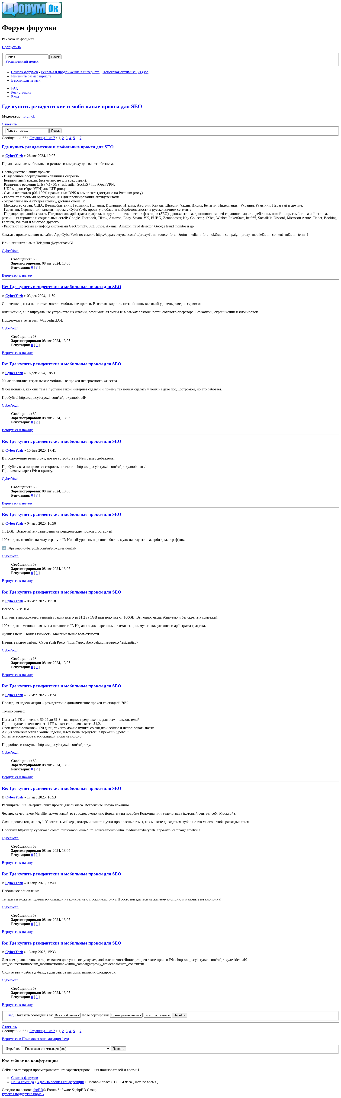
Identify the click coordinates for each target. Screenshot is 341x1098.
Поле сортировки (96, 1015)
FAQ (15, 88)
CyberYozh (14, 156)
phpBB (37, 1090)
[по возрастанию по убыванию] (165, 1015)
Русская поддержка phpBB (23, 1094)
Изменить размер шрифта (31, 76)
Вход (15, 97)
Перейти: (13, 1048)
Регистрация (21, 92)
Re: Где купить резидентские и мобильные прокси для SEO (61, 286)
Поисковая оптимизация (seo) (126, 72)
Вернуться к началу (17, 275)
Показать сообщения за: (34, 1015)
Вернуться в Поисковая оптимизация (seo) (35, 1039)
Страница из (42, 138)
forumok (29, 116)
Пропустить (11, 47)
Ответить (9, 124)
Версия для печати (26, 80)
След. (10, 1015)
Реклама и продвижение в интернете (70, 72)
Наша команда (22, 1082)
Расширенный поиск (22, 61)
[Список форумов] (32, 16)
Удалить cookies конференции (60, 1082)
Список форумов (24, 72)
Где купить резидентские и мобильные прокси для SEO (72, 106)
